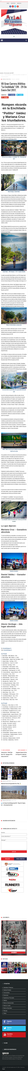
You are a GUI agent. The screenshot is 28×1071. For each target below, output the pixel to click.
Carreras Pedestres (8, 74)
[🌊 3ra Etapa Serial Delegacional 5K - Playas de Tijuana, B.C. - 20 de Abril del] (14, 792)
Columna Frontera (7, 990)
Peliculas (5, 1010)
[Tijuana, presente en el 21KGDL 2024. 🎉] (11, 970)
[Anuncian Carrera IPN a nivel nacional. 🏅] (11, 965)
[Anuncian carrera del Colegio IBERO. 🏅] (4, 970)
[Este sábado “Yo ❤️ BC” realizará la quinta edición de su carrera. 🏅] (24, 970)
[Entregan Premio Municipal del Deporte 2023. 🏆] (17, 970)
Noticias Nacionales (7, 1008)
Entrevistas (5, 995)
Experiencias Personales (8, 997)
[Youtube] (13, 6)
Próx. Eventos (20, 858)
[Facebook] (10, 6)
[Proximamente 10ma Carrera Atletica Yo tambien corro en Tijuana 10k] (4, 965)
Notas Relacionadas (8, 763)
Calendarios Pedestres (8, 987)
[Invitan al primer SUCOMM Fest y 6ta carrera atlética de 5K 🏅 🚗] (24, 965)
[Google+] (18, 6)
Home (2, 74)
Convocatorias (6, 992)
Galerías (5, 1000)
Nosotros (13, 3)
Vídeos (4, 1013)
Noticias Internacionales (8, 1003)
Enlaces (7, 858)
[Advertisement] (14, 58)
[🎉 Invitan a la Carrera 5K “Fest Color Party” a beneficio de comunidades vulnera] (17, 965)
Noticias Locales (7, 1005)
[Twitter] (15, 6)
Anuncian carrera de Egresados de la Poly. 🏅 (11, 783)
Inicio (8, 3)
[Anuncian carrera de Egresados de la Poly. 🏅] (14, 773)
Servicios (19, 3)
